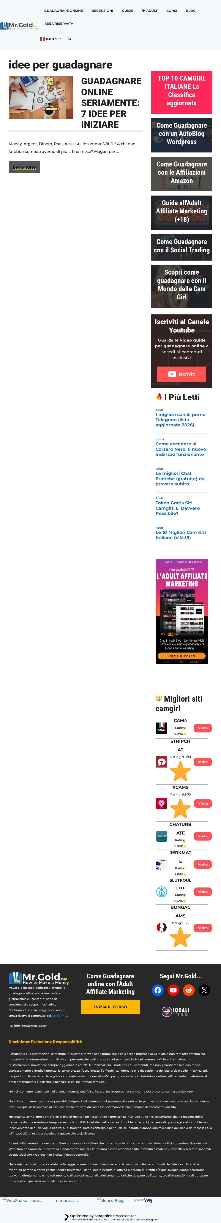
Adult (152, 11)
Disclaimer (59, 1015)
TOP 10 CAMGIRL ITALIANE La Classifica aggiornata (182, 90)
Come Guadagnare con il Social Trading (182, 246)
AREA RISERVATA (58, 24)
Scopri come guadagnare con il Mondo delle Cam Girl (181, 284)
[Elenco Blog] (110, 1200)
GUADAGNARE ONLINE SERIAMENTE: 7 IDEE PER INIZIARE (111, 103)
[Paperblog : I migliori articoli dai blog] (143, 1202)
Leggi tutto (24, 167)
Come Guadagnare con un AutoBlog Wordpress (181, 133)
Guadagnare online (63, 11)
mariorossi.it (66, 1200)
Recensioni (102, 11)
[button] (69, 38)
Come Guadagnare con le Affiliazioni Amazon (181, 172)
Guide (127, 11)
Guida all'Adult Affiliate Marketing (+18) (181, 211)
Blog (191, 11)
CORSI (171, 11)
